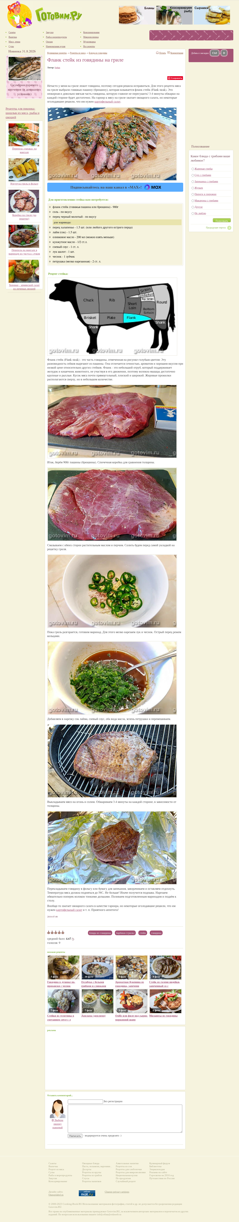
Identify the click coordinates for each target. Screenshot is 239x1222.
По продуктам (123, 1178)
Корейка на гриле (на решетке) (24, 216)
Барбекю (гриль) (125, 933)
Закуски (53, 1178)
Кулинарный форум (159, 1163)
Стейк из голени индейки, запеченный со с (164, 984)
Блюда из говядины (100, 933)
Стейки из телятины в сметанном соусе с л (60, 1018)
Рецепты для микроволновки (131, 1172)
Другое (199, 207)
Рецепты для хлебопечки (129, 1169)
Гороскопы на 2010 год (161, 1175)
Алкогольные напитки (127, 1163)
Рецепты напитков (91, 1181)
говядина (156, 933)
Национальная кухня (126, 1175)
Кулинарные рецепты (57, 52)
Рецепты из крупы (91, 1172)
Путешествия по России (162, 1178)
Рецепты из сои (124, 1166)
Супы (52, 1172)
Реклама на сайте (158, 1172)
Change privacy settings (117, 1191)
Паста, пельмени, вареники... (97, 1166)
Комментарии (176, 52)
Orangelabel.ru (56, 1194)
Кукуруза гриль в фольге (24, 183)
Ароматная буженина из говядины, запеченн (129, 984)
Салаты (52, 1163)
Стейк (143, 933)
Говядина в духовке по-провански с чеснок (61, 984)
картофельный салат (107, 101)
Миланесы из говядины (163, 1016)
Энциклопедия (157, 1169)
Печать (162, 52)
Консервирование (58, 1181)
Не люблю (200, 213)
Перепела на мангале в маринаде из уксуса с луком (24, 251)
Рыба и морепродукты (60, 1175)
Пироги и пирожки (205, 194)
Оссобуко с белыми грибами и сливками (93, 984)
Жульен (199, 187)
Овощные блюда (90, 1163)
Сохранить (176, 78)
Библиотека (155, 1166)
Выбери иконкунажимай (57, 1123)
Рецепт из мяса (56, 1169)
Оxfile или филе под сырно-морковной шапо (131, 1018)
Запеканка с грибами (206, 181)
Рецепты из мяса (78, 52)
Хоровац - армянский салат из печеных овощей (24, 286)
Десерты (86, 1169)
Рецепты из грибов (92, 1175)
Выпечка (53, 1166)
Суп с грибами (203, 175)
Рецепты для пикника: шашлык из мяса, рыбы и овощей (22, 112)
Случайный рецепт (126, 1181)
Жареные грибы (203, 168)
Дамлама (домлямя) (93, 1016)
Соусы (85, 1178)
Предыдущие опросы (216, 227)
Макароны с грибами (206, 200)
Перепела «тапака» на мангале (24, 150)
